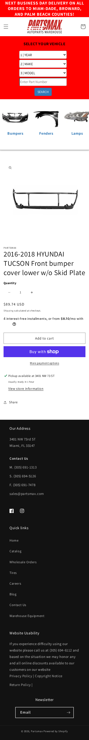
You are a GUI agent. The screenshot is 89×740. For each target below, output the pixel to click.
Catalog (15, 551)
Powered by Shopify (55, 731)
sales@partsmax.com (26, 493)
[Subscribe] (68, 712)
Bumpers (15, 133)
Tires (13, 573)
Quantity (10, 283)
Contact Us (17, 605)
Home (14, 540)
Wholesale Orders (23, 562)
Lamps (77, 133)
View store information (25, 388)
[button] (6, 26)
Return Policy (20, 684)
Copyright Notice (48, 676)
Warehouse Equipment (26, 616)
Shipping (9, 310)
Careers (15, 583)
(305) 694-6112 (61, 650)
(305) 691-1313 (25, 467)
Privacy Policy (20, 676)
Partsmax (37, 731)
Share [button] (13, 402)
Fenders (46, 133)
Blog (12, 594)
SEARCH (43, 92)
